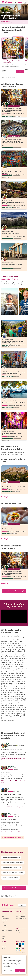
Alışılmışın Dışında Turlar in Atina (12, 862)
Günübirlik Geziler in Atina (10, 877)
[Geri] (22, 77)
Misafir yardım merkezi (20, 914)
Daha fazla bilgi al (22, 22)
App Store (18, 930)
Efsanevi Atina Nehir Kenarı (10, 233)
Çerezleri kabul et (20, 970)
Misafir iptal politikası (20, 916)
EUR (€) (21, 905)
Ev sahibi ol (4, 938)
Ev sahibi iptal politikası (7, 932)
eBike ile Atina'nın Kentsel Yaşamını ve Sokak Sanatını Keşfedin (14, 372)
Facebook (4, 943)
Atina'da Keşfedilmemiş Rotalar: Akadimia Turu (12, 111)
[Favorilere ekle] (24, 91)
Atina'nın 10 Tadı (7, 529)
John (17, 745)
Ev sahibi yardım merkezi (7, 930)
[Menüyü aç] (25, 2)
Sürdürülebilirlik (5, 918)
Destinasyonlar (5, 920)
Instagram (4, 946)
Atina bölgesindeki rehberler (11, 857)
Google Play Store (19, 932)
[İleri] (25, 77)
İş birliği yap (4, 925)
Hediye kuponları (5, 922)
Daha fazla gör (10, 311)
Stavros (18, 790)
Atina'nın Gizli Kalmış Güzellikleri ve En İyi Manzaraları (13, 203)
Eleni (17, 815)
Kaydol (20, 2)
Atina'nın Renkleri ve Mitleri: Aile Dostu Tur (12, 172)
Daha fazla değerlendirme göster (11, 837)
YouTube (3, 948)
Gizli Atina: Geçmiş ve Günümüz (12, 264)
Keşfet (19, 71)
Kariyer (3, 916)
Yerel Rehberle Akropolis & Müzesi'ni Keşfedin (13, 487)
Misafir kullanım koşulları (21, 918)
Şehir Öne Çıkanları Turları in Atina (13, 872)
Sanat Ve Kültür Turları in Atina (11, 867)
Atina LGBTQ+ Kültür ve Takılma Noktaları (11, 434)
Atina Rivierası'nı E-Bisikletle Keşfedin (13, 402)
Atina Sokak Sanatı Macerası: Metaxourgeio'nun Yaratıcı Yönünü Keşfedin (12, 142)
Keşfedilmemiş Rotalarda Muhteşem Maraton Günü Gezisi (13, 341)
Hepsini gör (4, 497)
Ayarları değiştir (8, 970)
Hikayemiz (4, 914)
